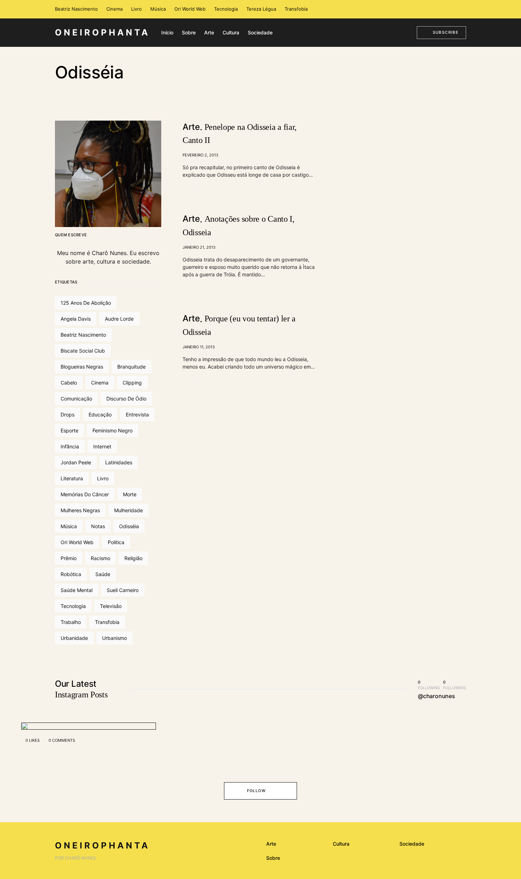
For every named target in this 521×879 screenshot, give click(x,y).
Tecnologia (226, 9)
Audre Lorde (119, 319)
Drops (67, 414)
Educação (100, 414)
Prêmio (69, 558)
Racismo (100, 558)
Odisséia (129, 526)
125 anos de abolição (86, 303)
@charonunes (436, 696)
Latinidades (118, 462)
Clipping (132, 383)
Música (158, 9)
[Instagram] (451, 9)
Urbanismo (114, 638)
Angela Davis (76, 319)
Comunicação (76, 399)
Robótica (71, 574)
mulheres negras (80, 510)
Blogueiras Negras (82, 367)
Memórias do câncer (85, 494)
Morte (129, 494)
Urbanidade (74, 638)
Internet (102, 446)
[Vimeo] (462, 9)
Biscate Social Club (83, 351)
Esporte (69, 430)
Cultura (341, 844)
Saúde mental (77, 590)
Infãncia (70, 446)
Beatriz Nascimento (76, 9)
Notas (98, 526)
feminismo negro (113, 430)
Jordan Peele (76, 462)
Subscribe (446, 32)
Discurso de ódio (126, 399)
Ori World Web (190, 9)
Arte (271, 844)
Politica (116, 542)
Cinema (114, 9)
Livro (136, 9)
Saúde (102, 574)
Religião (133, 558)
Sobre (273, 858)
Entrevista (137, 414)
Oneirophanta (102, 32)
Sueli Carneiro (123, 590)
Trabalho (71, 622)
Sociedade (411, 844)
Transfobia (296, 9)
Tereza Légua (261, 9)
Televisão (111, 606)
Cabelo (69, 383)
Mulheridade (128, 510)
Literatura (72, 478)
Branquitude (131, 367)
